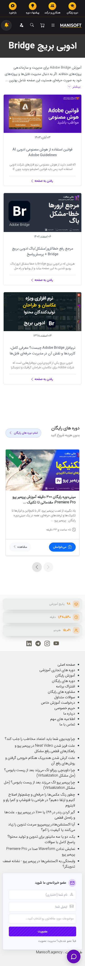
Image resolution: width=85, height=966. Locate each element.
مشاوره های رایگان (61, 692)
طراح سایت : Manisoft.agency (59, 952)
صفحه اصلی (66, 664)
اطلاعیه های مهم (62, 719)
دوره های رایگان (63, 681)
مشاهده (22, 547)
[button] (53, 25)
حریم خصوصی (64, 708)
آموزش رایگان (65, 675)
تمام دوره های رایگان (26, 433)
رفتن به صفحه (43, 180)
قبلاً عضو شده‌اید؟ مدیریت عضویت (57, 941)
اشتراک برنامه (65, 686)
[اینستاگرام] (47, 644)
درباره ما (69, 713)
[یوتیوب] (56, 644)
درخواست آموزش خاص (58, 702)
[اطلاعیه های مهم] (6, 25)
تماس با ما (67, 724)
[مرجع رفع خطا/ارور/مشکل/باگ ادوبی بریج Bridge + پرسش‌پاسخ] (42, 212)
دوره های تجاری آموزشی (57, 670)
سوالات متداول (64, 697)
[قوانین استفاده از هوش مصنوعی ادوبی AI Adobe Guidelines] (42, 113)
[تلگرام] (38, 644)
